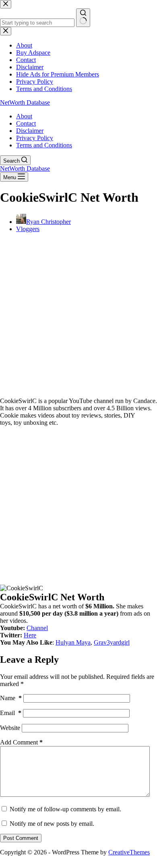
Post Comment (20, 838)
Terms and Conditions (44, 145)
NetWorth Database (25, 102)
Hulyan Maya (73, 642)
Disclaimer (29, 130)
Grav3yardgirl (112, 642)
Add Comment (21, 742)
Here (30, 635)
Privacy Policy (34, 137)
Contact (26, 123)
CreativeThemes (129, 852)
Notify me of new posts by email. (52, 823)
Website (10, 727)
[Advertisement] (78, 317)
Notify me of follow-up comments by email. (65, 809)
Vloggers (27, 228)
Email (10, 712)
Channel (37, 627)
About (24, 116)
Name (11, 698)
